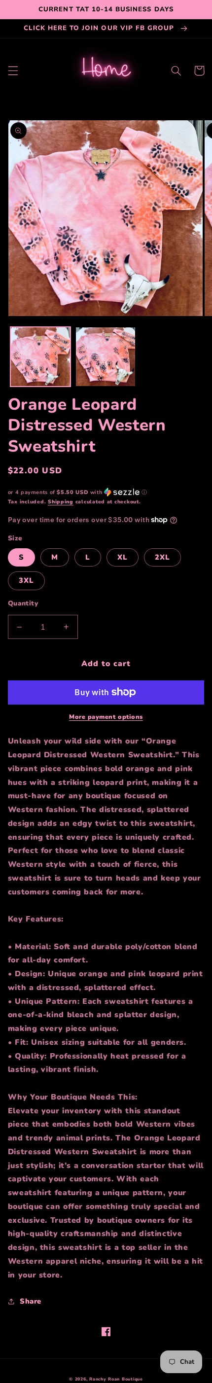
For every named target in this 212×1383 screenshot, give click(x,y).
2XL (162, 557)
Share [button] (30, 1301)
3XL (26, 580)
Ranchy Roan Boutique (116, 1379)
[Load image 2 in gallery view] (105, 357)
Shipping (60, 501)
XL (122, 557)
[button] (12, 70)
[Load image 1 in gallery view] (40, 357)
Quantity (23, 603)
